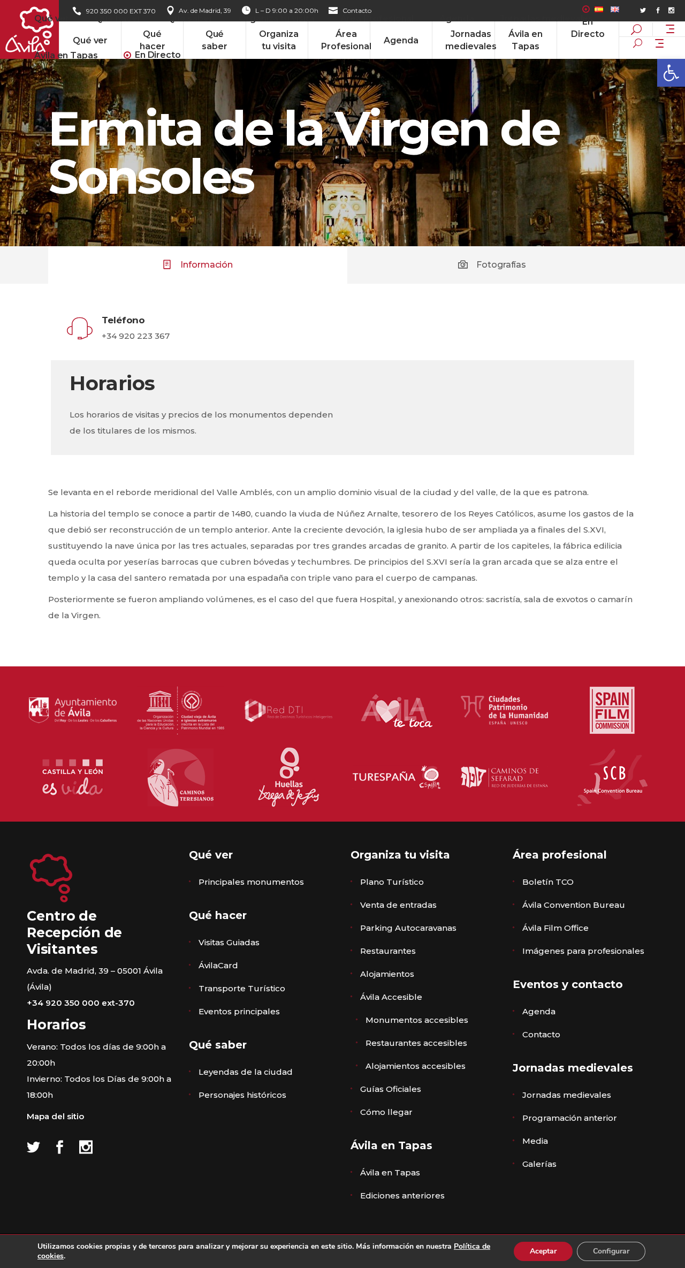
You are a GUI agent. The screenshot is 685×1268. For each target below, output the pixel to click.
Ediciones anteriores (402, 1195)
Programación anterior (569, 1118)
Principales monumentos (251, 882)
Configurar (611, 1251)
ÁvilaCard (218, 965)
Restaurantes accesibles (416, 1043)
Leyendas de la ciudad (246, 1072)
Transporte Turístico (242, 988)
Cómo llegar (386, 1112)
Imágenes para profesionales (583, 951)
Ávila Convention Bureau (573, 905)
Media (535, 1141)
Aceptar (543, 1251)
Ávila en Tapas (390, 1172)
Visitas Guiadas (229, 942)
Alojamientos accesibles (416, 1066)
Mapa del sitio (55, 1116)
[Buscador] (637, 43)
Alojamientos (387, 974)
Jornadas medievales (566, 1095)
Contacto (541, 1034)
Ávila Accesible (391, 997)
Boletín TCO (548, 882)
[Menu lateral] (670, 27)
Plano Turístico (392, 882)
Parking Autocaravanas (408, 928)
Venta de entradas (398, 905)
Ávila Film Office (555, 928)
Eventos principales (239, 1011)
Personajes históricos (242, 1095)
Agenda (538, 1011)
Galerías (539, 1164)
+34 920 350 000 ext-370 (81, 1003)
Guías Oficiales (390, 1089)
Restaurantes (388, 951)
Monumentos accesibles (417, 1020)
